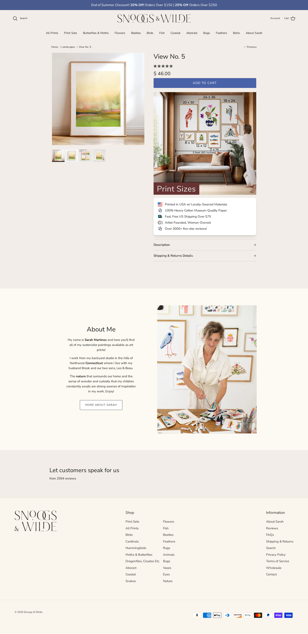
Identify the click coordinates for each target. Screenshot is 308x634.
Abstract (191, 33)
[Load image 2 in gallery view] (72, 155)
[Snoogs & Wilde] (154, 18)
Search (271, 548)
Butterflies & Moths (96, 33)
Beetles (136, 33)
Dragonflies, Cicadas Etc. (143, 561)
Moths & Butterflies (139, 555)
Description (162, 245)
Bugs (206, 33)
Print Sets (70, 33)
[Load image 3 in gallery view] (86, 155)
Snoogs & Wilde (33, 612)
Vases (167, 568)
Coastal (175, 33)
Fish (162, 33)
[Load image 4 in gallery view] (99, 155)
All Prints (52, 33)
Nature (167, 581)
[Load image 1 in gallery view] (98, 99)
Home (54, 47)
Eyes (166, 574)
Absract (131, 568)
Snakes (131, 581)
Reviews (272, 528)
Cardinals (132, 541)
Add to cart (205, 83)
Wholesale (273, 568)
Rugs (166, 548)
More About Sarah (101, 405)
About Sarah (254, 33)
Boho (236, 33)
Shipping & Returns (279, 541)
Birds (150, 33)
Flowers (120, 33)
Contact (271, 574)
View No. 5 (85, 47)
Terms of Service (277, 561)
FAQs (270, 535)
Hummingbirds (136, 548)
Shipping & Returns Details (173, 256)
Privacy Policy (276, 555)
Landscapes (68, 47)
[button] (163, 66)
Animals (169, 555)
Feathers (221, 33)
